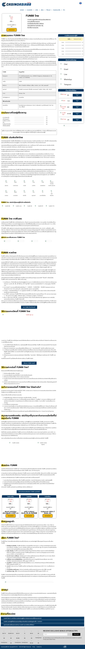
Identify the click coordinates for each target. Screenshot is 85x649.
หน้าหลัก (22, 10)
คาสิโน (36, 10)
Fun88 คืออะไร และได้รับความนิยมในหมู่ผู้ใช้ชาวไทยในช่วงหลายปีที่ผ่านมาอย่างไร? (23, 618)
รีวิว (64, 10)
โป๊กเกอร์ (48, 10)
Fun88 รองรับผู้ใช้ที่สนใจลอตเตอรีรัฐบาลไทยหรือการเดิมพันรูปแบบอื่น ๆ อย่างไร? (23, 621)
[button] (42, 618)
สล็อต (42, 10)
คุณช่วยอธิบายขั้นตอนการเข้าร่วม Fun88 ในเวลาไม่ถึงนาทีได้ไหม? (19, 625)
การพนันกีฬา (29, 10)
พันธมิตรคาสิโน (56, 10)
